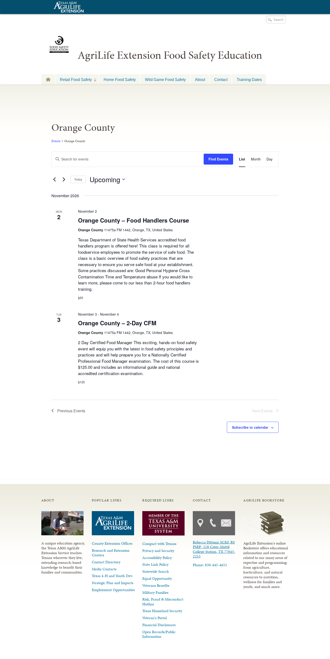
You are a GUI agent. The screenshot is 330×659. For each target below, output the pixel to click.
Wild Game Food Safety (165, 79)
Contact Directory (106, 562)
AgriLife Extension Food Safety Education (170, 55)
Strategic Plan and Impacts (112, 583)
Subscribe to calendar (250, 427)
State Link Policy (155, 564)
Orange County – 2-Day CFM (117, 323)
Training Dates (249, 79)
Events (55, 141)
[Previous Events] (54, 179)
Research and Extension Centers (110, 553)
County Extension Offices (112, 543)
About (200, 79)
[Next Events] (64, 179)
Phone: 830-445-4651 (210, 565)
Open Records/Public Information (159, 634)
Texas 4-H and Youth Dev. (112, 576)
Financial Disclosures (159, 625)
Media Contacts (104, 569)
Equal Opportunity (157, 578)
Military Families (155, 592)
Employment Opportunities (113, 590)
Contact (221, 79)
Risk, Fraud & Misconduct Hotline (162, 601)
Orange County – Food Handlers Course (133, 220)
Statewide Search (155, 571)
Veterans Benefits (155, 585)
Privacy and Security (158, 550)
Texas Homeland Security (162, 611)
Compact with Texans (159, 543)
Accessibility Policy (157, 557)
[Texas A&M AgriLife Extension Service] (68, 7)
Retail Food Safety (73, 79)
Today (78, 179)
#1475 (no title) (48, 79)
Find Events (218, 159)
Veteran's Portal (154, 618)
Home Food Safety (120, 79)
